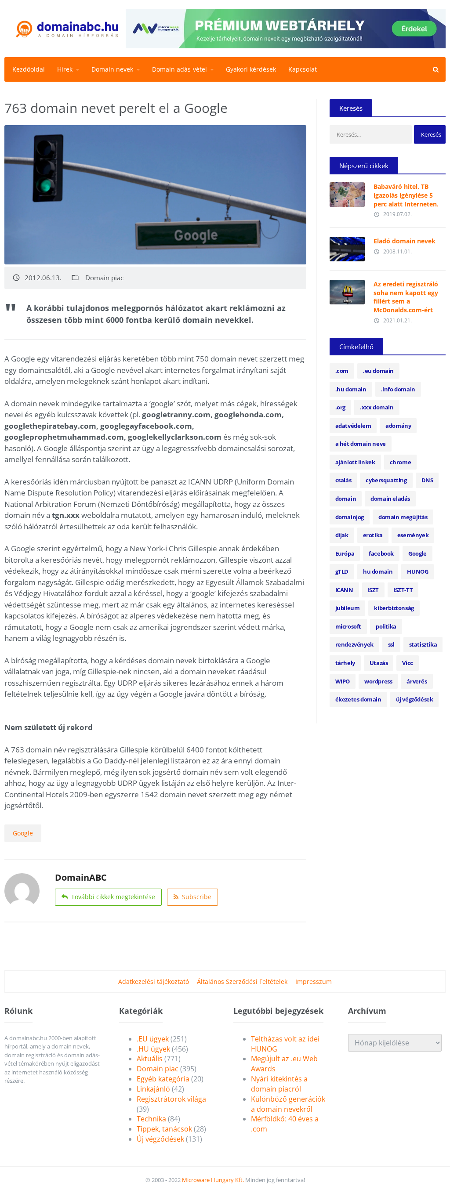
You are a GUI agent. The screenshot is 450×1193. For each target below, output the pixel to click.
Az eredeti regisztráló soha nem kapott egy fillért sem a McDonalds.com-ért (406, 297)
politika (386, 626)
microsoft (348, 626)
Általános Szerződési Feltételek (242, 981)
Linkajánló (153, 1089)
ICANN (344, 590)
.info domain (398, 389)
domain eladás (390, 499)
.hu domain (351, 389)
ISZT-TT (403, 590)
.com (341, 371)
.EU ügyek (153, 1039)
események (412, 535)
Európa (345, 553)
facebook (381, 553)
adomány (398, 426)
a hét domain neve (360, 444)
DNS (427, 480)
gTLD (341, 571)
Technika (151, 1119)
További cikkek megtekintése (113, 897)
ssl (391, 644)
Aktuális (150, 1058)
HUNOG (417, 571)
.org (340, 407)
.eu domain (378, 371)
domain (345, 499)
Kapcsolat (302, 69)
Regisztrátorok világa (171, 1099)
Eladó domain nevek (404, 241)
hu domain (377, 571)
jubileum (347, 608)
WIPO (342, 681)
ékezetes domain (358, 699)
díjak (341, 535)
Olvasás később (347, 192)
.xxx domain (377, 407)
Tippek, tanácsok (164, 1129)
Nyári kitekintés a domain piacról (279, 1084)
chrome (400, 462)
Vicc (407, 663)
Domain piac (104, 278)
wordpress (378, 681)
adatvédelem (353, 426)
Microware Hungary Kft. (213, 1180)
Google (23, 833)
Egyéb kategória (163, 1079)
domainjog (349, 517)
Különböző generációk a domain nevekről (288, 1104)
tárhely (345, 663)
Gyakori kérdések (251, 69)
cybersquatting (386, 480)
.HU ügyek (153, 1049)
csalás (343, 480)
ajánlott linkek (355, 462)
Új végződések (160, 1139)
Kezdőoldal (28, 69)
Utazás (379, 663)
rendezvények (354, 644)
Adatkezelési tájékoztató (153, 981)
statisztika (423, 644)
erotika (373, 535)
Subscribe (196, 897)
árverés (416, 681)
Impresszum (313, 981)
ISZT (373, 590)
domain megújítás (403, 517)
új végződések (414, 699)
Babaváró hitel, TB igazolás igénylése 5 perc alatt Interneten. (406, 195)
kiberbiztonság (394, 608)
